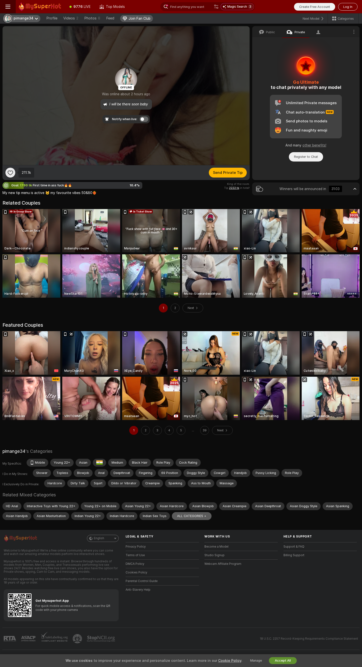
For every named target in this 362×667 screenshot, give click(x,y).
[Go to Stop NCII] (101, 639)
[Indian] (99, 463)
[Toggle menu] (8, 6)
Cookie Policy (229, 661)
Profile (51, 18)
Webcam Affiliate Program (222, 564)
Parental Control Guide (142, 581)
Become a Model (216, 546)
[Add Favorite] (10, 173)
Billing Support (293, 555)
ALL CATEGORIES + (191, 516)
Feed (110, 18)
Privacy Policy (136, 546)
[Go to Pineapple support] (78, 638)
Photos (92, 18)
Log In (347, 7)
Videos (70, 18)
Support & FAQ (293, 546)
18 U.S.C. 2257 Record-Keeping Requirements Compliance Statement (309, 638)
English (99, 538)
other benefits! (314, 145)
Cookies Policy (136, 572)
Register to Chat (306, 157)
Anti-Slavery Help (138, 589)
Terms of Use (135, 555)
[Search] (216, 6)
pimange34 (13, 451)
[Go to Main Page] (40, 6)
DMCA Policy (135, 564)
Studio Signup (214, 555)
